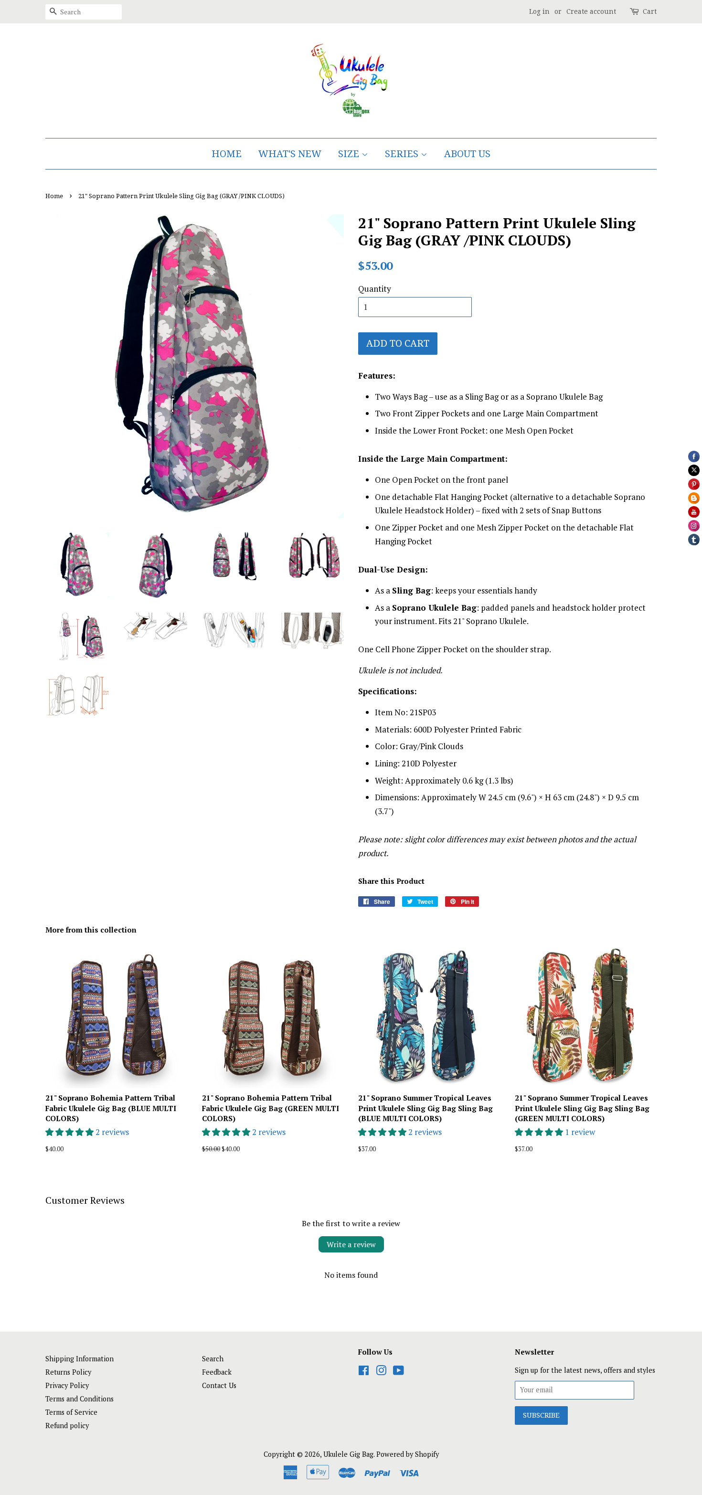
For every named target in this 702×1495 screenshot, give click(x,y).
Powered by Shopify (407, 1454)
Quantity (374, 288)
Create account (591, 11)
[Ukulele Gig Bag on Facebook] (363, 1372)
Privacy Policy (67, 1385)
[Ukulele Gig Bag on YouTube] (398, 1372)
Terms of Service (71, 1412)
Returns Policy (68, 1372)
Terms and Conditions (79, 1398)
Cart (650, 11)
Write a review (351, 1244)
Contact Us (219, 1385)
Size (350, 153)
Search (212, 1358)
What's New (289, 153)
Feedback (217, 1372)
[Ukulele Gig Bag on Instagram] (381, 1372)
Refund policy (67, 1425)
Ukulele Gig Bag (348, 1454)
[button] (70, 1131)
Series (403, 153)
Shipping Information (79, 1358)
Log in (539, 11)
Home (227, 153)
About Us (467, 153)
